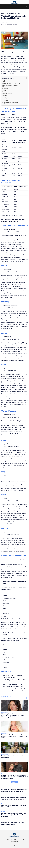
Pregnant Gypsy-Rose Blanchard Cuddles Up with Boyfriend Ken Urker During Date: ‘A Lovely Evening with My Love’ (14, 777)
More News (7, 104)
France (5, 95)
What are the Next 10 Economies (11, 83)
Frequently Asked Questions (11, 102)
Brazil (5, 98)
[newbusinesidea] (14, 2)
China (4, 87)
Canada (6, 100)
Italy (5, 97)
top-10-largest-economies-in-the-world (14, 697)
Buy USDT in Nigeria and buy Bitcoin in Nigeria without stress (13, 806)
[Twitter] (16, 845)
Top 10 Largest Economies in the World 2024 (13, 80)
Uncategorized (9, 13)
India (4, 92)
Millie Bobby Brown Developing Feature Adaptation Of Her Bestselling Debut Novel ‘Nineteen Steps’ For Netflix (12, 715)
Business (3, 788)
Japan (4, 90)
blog (2, 821)
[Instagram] (14, 845)
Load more (14, 782)
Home (2, 13)
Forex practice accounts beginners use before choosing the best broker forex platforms (13, 814)
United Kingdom (7, 93)
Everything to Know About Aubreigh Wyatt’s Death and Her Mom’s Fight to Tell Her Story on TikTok (14, 736)
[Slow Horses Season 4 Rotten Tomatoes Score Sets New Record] (14, 747)
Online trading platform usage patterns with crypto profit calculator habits (13, 798)
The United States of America (10, 85)
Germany (5, 88)
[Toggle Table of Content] (24, 78)
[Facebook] (13, 845)
